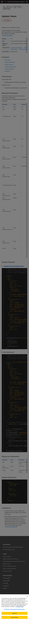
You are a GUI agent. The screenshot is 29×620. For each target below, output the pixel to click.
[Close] (27, 596)
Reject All (14, 613)
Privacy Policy (20, 606)
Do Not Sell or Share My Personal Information (14, 609)
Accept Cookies (14, 617)
